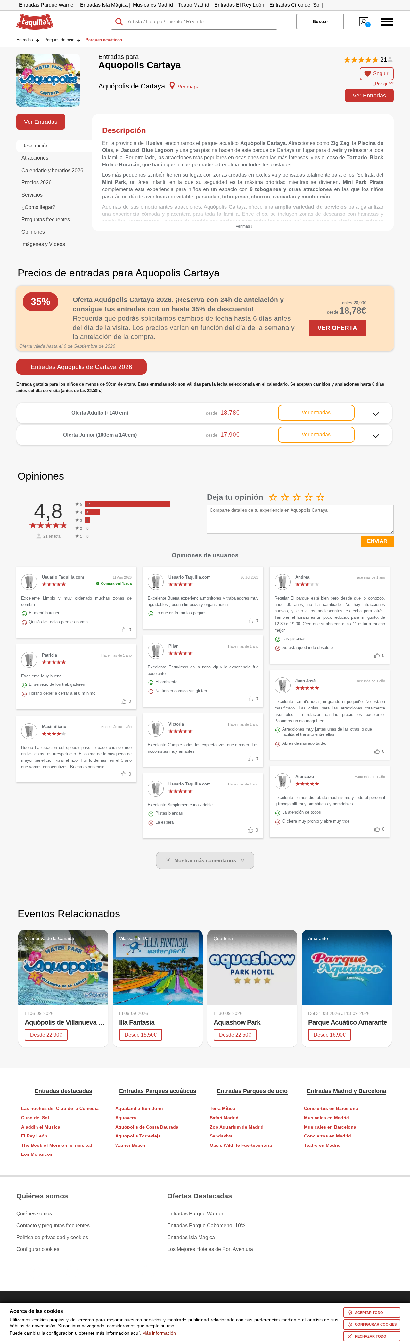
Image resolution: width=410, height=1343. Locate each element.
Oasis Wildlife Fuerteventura (241, 1145)
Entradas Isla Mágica (104, 5)
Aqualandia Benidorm (139, 1108)
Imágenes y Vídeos (43, 244)
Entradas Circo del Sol (295, 5)
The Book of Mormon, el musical (56, 1145)
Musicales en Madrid (326, 1117)
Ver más (204, 408)
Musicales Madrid (153, 5)
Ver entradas (316, 412)
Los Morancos (37, 1154)
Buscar (320, 21)
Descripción (35, 145)
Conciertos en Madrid (327, 1136)
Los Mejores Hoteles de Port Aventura (210, 1249)
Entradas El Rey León (239, 5)
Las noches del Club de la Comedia (60, 1108)
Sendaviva (221, 1136)
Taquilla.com (30, 16)
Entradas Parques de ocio (252, 1091)
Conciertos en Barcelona (331, 1108)
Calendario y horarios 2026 (52, 170)
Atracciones (34, 158)
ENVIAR (377, 541)
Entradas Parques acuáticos (157, 1091)
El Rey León (34, 1136)
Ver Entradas (369, 95)
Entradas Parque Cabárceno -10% (206, 1225)
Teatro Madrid (193, 5)
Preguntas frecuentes (45, 219)
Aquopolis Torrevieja (138, 1136)
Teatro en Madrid (322, 1145)
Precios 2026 (36, 182)
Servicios (32, 194)
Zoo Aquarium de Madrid (237, 1127)
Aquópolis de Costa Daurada (146, 1127)
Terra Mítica (222, 1108)
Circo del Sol (35, 1117)
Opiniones (33, 232)
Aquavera (125, 1117)
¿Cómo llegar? (38, 207)
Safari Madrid (224, 1117)
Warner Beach (130, 1145)
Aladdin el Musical (41, 1127)
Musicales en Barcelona (330, 1127)
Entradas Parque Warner (47, 5)
